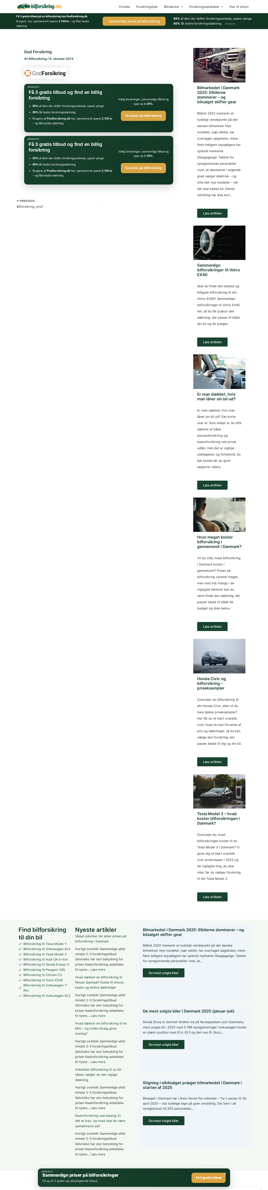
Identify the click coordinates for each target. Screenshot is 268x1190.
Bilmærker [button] (171, 7)
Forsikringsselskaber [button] (204, 7)
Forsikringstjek (147, 7)
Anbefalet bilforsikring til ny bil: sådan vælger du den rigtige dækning (98, 1074)
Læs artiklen (212, 213)
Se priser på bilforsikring (143, 115)
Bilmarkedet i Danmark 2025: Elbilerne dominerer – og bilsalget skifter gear (218, 94)
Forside (124, 7)
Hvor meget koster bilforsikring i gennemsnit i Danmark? (219, 542)
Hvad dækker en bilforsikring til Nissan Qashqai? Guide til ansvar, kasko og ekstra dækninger (99, 982)
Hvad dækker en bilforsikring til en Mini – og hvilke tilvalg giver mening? (101, 1028)
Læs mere (98, 969)
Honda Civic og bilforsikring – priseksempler (211, 683)
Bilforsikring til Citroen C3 (42, 975)
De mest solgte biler (164, 973)
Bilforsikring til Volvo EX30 (43, 980)
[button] (181, 7)
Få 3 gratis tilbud (208, 1178)
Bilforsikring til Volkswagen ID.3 (46, 996)
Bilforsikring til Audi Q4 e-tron (45, 959)
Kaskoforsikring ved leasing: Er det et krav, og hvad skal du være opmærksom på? (100, 1121)
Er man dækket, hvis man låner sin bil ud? (216, 396)
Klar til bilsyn (239, 7)
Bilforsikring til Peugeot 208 (44, 970)
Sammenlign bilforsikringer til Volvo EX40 (218, 270)
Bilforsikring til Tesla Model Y (45, 944)
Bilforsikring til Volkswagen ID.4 (46, 949)
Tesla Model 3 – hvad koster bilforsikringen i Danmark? (218, 818)
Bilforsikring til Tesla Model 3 (45, 954)
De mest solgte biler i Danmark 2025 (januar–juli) (188, 1011)
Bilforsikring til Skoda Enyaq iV (46, 964)
